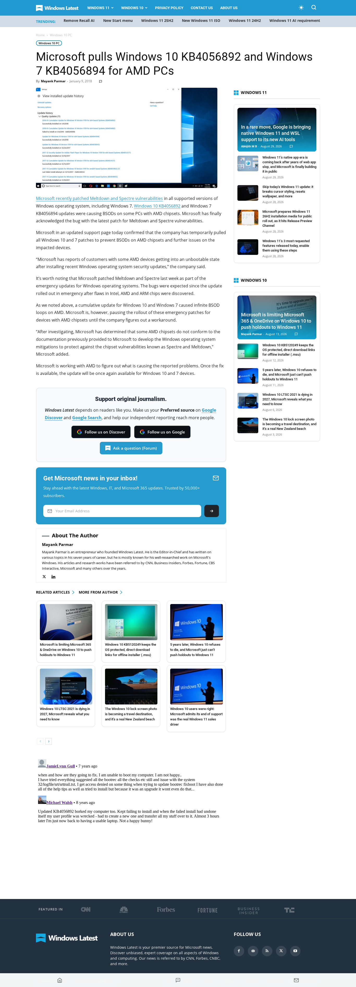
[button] (314, 8)
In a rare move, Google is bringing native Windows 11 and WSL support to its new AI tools (276, 133)
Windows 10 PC (49, 43)
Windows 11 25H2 (157, 20)
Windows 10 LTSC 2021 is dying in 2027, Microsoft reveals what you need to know (65, 714)
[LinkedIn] (56, 577)
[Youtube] (295, 951)
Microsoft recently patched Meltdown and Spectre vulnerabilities (99, 198)
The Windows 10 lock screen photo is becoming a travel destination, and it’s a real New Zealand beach (131, 714)
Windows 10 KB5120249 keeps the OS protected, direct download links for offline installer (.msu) (130, 650)
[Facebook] (239, 951)
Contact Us (202, 8)
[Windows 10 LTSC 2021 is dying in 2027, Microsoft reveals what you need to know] (66, 687)
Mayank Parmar (53, 81)
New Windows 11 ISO (201, 20)
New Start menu (118, 20)
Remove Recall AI (79, 20)
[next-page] (48, 741)
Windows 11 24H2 (245, 20)
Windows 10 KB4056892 (157, 206)
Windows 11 (98, 8)
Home (40, 35)
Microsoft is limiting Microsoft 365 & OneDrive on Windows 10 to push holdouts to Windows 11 (65, 650)
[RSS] (267, 951)
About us (229, 8)
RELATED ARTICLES (53, 592)
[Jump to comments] (178, 980)
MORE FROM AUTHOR (98, 592)
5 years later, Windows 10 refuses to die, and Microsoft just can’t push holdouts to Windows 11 (195, 650)
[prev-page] (40, 741)
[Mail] (253, 951)
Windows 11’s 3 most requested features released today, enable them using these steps (286, 245)
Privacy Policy (169, 8)
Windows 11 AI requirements (295, 20)
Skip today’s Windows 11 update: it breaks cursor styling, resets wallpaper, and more (287, 191)
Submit (211, 511)
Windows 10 (132, 8)
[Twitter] (47, 577)
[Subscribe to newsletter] (296, 980)
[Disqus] (131, 822)
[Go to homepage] (60, 980)
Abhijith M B (249, 146)
